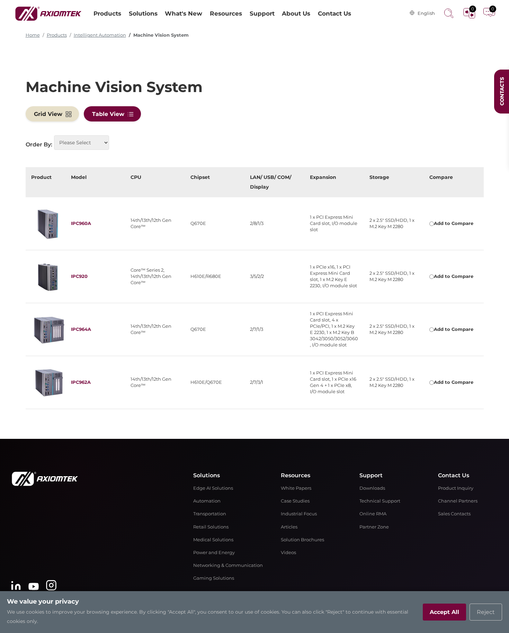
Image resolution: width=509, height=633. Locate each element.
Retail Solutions (211, 527)
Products (57, 35)
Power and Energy (214, 552)
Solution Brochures (302, 539)
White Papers (296, 488)
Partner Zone (374, 527)
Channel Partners (457, 501)
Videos (288, 552)
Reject (486, 612)
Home (33, 35)
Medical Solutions (213, 539)
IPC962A (81, 382)
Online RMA (372, 513)
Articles (289, 527)
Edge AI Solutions (213, 488)
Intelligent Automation (100, 35)
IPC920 (79, 276)
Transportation (209, 513)
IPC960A (81, 223)
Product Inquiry (455, 488)
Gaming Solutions (213, 578)
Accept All (444, 612)
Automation (207, 501)
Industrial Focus (299, 513)
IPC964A (81, 329)
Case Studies (295, 501)
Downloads (372, 488)
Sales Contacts (454, 513)
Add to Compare (453, 223)
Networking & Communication (228, 565)
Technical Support (379, 501)
